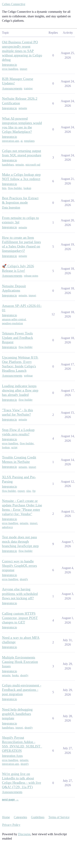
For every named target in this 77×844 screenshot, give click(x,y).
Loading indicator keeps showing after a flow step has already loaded (20, 390)
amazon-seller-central (14, 319)
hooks (15, 675)
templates (29, 140)
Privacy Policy (11, 824)
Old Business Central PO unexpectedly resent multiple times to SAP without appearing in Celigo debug (22, 51)
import (23, 68)
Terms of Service (58, 817)
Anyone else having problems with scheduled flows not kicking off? (20, 593)
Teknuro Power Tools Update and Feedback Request (17, 337)
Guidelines (37, 817)
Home (6, 817)
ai (22, 140)
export (21, 490)
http (4, 188)
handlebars (8, 164)
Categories (20, 817)
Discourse (24, 834)
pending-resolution (12, 323)
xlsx (28, 490)
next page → (10, 799)
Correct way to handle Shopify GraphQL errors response (19, 565)
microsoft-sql (32, 164)
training (28, 88)
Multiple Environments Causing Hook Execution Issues (20, 661)
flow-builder (15, 188)
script (14, 447)
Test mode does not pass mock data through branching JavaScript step (20, 541)
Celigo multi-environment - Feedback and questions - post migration (21, 689)
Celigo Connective (13, 4)
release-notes (31, 275)
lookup (27, 188)
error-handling (10, 68)
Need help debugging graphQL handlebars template (17, 713)
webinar (28, 375)
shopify (24, 579)
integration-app (10, 140)
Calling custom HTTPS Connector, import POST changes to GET (20, 617)
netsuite (23, 108)
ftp (34, 490)
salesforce (7, 527)
